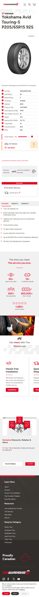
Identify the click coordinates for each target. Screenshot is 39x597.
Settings (24, 593)
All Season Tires (10, 530)
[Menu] (24, 4)
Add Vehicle (11, 147)
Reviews (7, 490)
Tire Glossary (9, 511)
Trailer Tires (8, 539)
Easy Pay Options (10, 499)
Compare (31, 36)
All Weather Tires (10, 533)
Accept (6, 593)
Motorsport (8, 542)
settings (22, 589)
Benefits (15, 203)
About (7, 487)
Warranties (8, 515)
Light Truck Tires (10, 536)
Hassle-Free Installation (12, 493)
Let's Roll (30, 464)
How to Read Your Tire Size (13, 508)
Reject (15, 593)
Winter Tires (8, 527)
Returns (7, 518)
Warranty (25, 203)
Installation (12, 390)
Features (5, 203)
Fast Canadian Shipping (12, 496)
